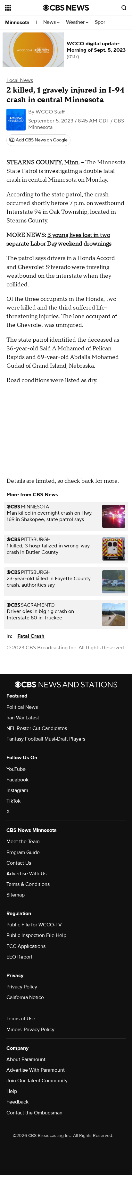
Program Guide (23, 852)
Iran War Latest (22, 717)
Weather (76, 22)
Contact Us (18, 863)
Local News (19, 80)
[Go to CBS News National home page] (66, 8)
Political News (22, 707)
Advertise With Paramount (35, 1070)
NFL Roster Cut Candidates (36, 728)
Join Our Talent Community (37, 1080)
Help (11, 1091)
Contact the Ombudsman (34, 1112)
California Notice (25, 997)
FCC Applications (25, 946)
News (50, 22)
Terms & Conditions (28, 884)
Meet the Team (23, 841)
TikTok (13, 801)
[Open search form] (124, 8)
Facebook (17, 779)
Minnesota (17, 22)
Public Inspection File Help (36, 935)
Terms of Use (20, 1018)
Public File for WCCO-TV (34, 924)
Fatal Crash (31, 636)
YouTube (16, 769)
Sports (102, 22)
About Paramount (25, 1059)
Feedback (17, 1101)
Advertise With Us (26, 873)
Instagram (17, 790)
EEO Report (19, 956)
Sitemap (15, 894)
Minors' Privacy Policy (30, 1029)
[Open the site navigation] (24, 8)
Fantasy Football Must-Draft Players (45, 739)
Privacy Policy (21, 986)
